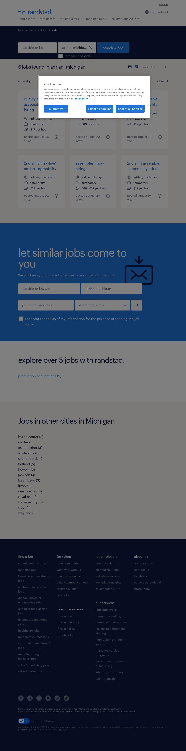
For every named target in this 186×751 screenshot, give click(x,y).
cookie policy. (81, 98)
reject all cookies (99, 108)
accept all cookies (130, 108)
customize (56, 108)
